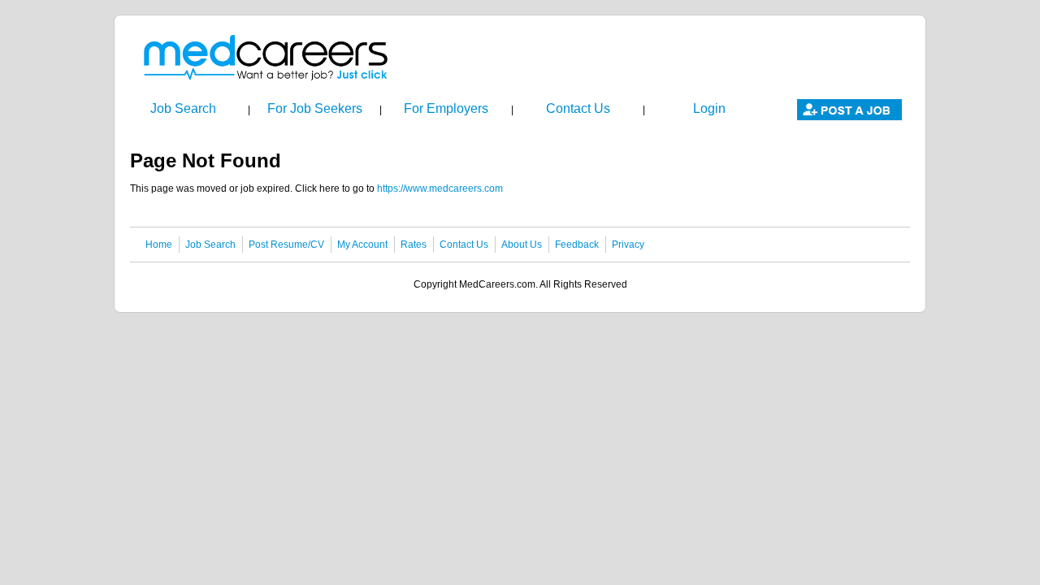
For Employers (446, 108)
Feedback (577, 244)
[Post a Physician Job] (849, 121)
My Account (362, 244)
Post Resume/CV (286, 244)
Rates (414, 244)
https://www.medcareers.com (440, 188)
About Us (521, 244)
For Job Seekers (314, 108)
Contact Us (578, 108)
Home (158, 244)
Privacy (628, 244)
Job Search (183, 108)
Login (709, 108)
